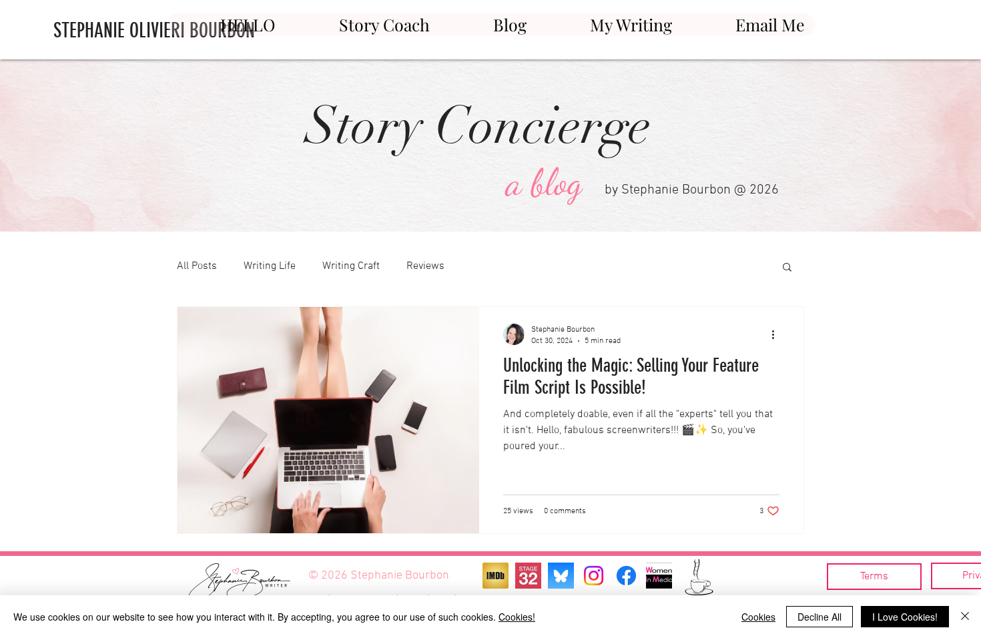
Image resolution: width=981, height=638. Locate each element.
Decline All (819, 616)
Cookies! (517, 616)
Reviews (425, 266)
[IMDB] (495, 576)
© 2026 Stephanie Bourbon (378, 576)
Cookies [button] (758, 616)
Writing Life (270, 266)
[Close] (965, 616)
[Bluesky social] (561, 576)
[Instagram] (594, 576)
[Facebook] (626, 576)
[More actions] (777, 334)
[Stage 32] (528, 576)
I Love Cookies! (905, 616)
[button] (787, 268)
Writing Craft (351, 266)
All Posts (197, 266)
